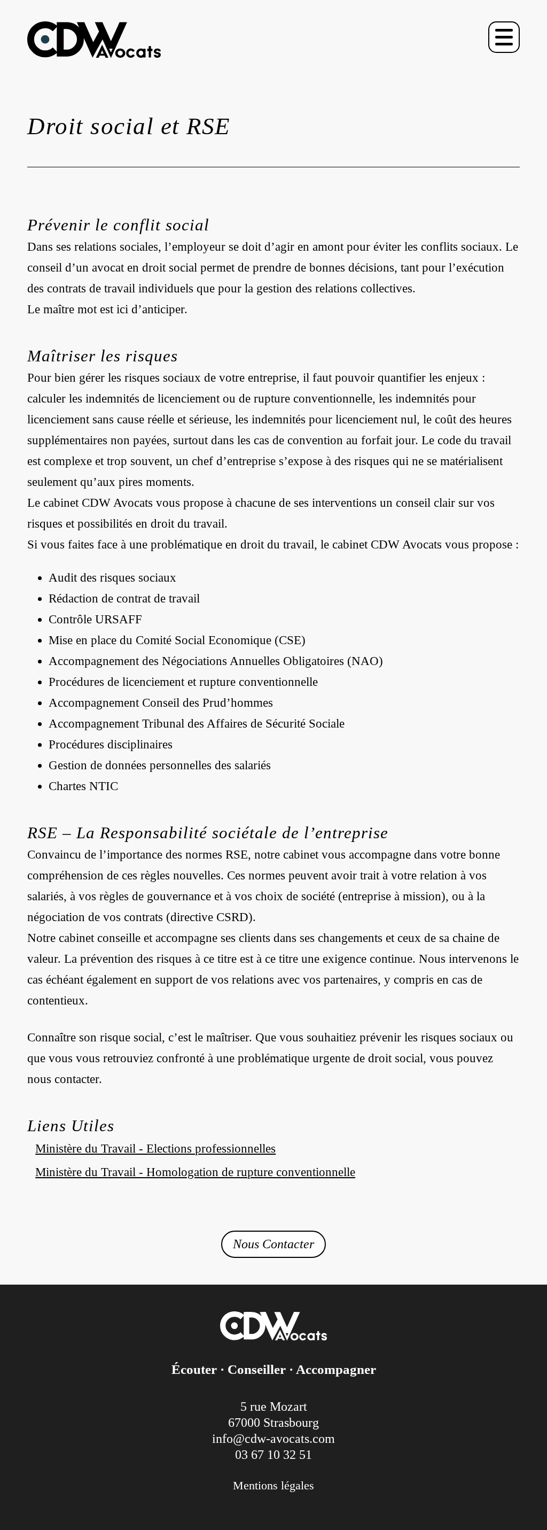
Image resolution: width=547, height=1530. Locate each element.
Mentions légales (273, 1485)
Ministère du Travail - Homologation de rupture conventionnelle (195, 1172)
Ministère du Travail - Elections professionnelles (155, 1148)
